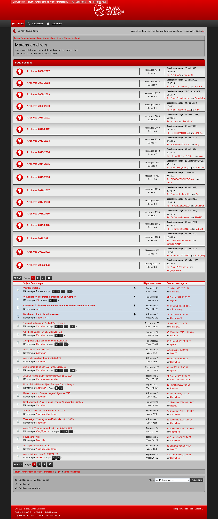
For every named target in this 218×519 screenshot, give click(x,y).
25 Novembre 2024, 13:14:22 (180, 411)
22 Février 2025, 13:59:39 (178, 385)
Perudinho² (188, 121)
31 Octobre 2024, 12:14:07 (179, 437)
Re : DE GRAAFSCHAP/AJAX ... (181, 179)
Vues (158, 283)
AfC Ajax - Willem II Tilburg (36, 445)
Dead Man (199, 206)
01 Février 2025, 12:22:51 (178, 394)
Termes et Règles (185, 509)
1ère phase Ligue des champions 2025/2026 (45, 340)
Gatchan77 (175, 292)
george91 (188, 75)
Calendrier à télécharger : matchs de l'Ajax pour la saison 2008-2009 (59, 305)
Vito (38, 300)
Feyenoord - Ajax (31, 437)
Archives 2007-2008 (38, 83)
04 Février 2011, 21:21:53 (178, 297)
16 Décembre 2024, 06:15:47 (180, 402)
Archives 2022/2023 (38, 265)
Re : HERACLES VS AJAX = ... (180, 156)
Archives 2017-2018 (38, 202)
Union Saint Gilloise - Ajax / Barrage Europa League (48, 384)
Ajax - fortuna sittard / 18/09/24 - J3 (40, 454)
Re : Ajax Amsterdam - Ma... (179, 194)
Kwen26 (174, 335)
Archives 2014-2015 (38, 164)
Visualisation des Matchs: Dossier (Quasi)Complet (49, 297)
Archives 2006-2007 (38, 71)
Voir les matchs (31, 288)
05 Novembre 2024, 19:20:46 (180, 428)
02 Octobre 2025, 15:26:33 (179, 341)
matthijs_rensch (174, 244)
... (66, 291)
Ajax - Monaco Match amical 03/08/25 (42, 358)
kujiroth (173, 300)
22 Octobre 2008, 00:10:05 (179, 306)
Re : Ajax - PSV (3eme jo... (179, 167)
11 (73, 327)
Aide (175, 509)
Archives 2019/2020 (38, 225)
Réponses (148, 283)
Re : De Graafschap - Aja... (179, 217)
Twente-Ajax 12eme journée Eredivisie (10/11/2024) (48, 419)
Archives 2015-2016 (38, 177)
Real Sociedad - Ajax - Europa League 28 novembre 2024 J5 (53, 402)
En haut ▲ (198, 509)
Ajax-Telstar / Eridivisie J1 (36, 349)
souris (169, 182)
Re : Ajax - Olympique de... (179, 98)
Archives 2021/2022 (38, 251)
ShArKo (198, 86)
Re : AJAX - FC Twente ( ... (179, 86)
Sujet (26, 283)
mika (201, 156)
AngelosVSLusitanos (46, 414)
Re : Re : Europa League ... (179, 229)
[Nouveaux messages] (20, 71)
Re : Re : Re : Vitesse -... (178, 133)
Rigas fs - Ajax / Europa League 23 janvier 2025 (46, 393)
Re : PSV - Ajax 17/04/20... (179, 255)
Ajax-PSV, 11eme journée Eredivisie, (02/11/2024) (47, 428)
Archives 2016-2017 (38, 190)
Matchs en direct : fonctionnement (41, 314)
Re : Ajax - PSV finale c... (178, 267)
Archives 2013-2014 (38, 152)
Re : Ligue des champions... (179, 240)
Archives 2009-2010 (38, 106)
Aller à (151, 480)
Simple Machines (38, 509)
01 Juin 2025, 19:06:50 (177, 367)
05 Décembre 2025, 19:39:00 (180, 332)
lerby (197, 110)
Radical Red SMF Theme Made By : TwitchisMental (36, 512)
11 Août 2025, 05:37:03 (177, 350)
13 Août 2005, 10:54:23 (177, 315)
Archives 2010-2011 (38, 117)
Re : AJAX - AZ (173, 75)
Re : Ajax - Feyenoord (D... (179, 110)
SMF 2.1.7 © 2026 (22, 509)
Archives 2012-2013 (38, 140)
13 (73, 370)
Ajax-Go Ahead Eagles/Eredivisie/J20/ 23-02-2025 (48, 375)
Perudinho (200, 98)
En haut (18, 465)
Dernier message (175, 283)
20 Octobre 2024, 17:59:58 (179, 454)
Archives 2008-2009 (38, 94)
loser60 (173, 353)
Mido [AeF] (200, 255)
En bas (17, 278)
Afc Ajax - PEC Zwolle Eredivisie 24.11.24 (44, 410)
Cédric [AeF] (198, 133)
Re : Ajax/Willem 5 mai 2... (178, 144)
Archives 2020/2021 (38, 238)
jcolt (38, 309)
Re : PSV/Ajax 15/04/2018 (179, 206)
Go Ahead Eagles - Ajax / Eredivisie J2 (42, 332)
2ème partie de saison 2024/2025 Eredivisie (44, 367)
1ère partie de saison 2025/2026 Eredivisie (44, 323)
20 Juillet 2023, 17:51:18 (178, 288)
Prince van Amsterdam (47, 379)
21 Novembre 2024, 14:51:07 (180, 420)
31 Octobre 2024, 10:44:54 (179, 446)
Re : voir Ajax (173, 121)
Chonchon (200, 167)
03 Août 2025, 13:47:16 (177, 358)
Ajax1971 (199, 217)
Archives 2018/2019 (38, 213)
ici (203, 31)
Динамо (199, 229)
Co (197, 194)
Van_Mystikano (174, 270)
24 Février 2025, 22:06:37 (178, 376)
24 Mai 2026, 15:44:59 (177, 323)
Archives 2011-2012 (38, 129)
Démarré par (37, 283)
